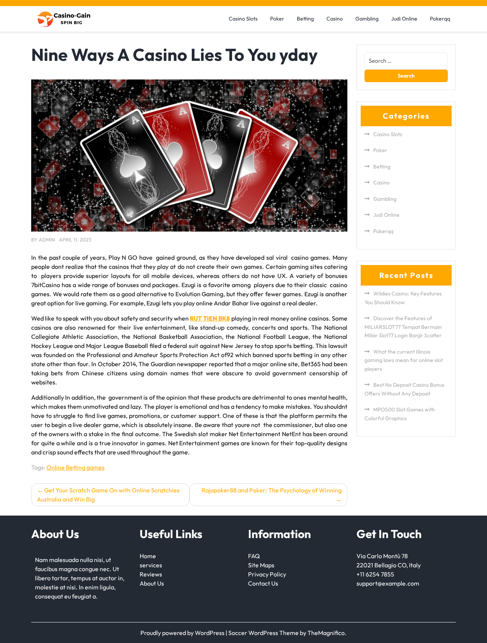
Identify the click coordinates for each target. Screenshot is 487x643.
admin (47, 240)
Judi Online (404, 18)
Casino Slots (243, 18)
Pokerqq (440, 18)
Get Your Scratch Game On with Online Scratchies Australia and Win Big (108, 494)
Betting (305, 18)
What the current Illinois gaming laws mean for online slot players (403, 360)
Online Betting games (75, 467)
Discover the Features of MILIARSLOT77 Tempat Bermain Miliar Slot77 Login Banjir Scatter (403, 327)
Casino (334, 18)
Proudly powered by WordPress (183, 633)
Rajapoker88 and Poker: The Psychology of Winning (272, 490)
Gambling (367, 18)
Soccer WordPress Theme (264, 633)
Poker (277, 18)
